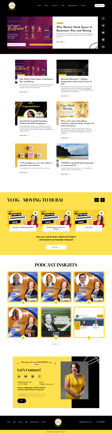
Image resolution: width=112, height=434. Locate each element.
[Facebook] (39, 376)
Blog (63, 5)
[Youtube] (25, 376)
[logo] (12, 5)
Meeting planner (72, 5)
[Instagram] (32, 376)
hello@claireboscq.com (46, 384)
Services (54, 5)
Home (39, 5)
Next (59, 344)
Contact (83, 5)
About (46, 5)
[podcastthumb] (23, 286)
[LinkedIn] (18, 376)
